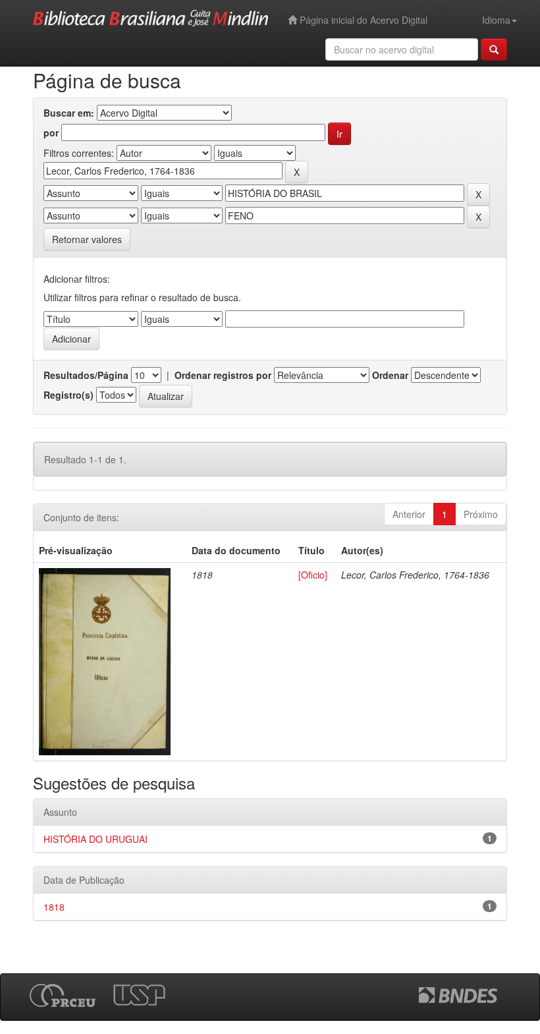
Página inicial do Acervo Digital (362, 19)
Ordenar (390, 375)
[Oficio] (312, 574)
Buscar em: (68, 112)
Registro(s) (68, 394)
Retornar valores (87, 239)
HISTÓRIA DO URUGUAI (95, 839)
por (51, 132)
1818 (54, 906)
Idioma (496, 19)
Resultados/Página (85, 375)
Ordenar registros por (223, 375)
